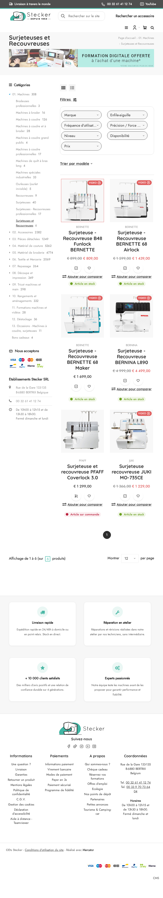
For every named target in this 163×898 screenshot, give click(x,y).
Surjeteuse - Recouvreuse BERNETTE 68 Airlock (131, 241)
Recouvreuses (24, 195)
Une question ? (21, 764)
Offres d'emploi (97, 784)
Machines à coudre (28, 119)
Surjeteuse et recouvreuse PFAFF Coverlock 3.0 (82, 472)
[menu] (126, 27)
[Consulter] (76, 268)
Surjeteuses (23, 202)
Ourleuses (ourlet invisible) (27, 186)
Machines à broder (28, 112)
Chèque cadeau (97, 769)
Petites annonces (97, 804)
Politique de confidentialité (21, 792)
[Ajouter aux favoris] (89, 268)
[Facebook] (69, 746)
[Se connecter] (136, 27)
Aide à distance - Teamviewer (21, 821)
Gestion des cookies (21, 804)
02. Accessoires (22, 232)
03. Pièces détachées (26, 239)
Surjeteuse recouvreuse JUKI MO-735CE (131, 472)
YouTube (151, 4)
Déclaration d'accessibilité (21, 811)
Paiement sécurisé (59, 785)
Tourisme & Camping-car (97, 811)
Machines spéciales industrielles (28, 174)
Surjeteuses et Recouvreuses (25, 223)
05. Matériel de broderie (28, 252)
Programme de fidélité (59, 790)
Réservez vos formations (97, 776)
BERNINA (131, 345)
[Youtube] (88, 746)
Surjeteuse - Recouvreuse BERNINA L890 (131, 356)
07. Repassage (21, 266)
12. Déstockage (22, 319)
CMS (156, 878)
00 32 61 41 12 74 (119, 4)
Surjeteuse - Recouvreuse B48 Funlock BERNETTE (82, 241)
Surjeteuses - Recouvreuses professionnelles (33, 211)
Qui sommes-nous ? (97, 764)
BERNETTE (82, 227)
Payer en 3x (59, 780)
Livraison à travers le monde (32, 4)
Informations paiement (59, 764)
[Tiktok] (75, 746)
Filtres (65, 99)
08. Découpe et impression (22, 275)
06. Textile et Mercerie (26, 259)
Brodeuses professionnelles (26, 103)
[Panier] (145, 27)
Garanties (21, 774)
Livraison (21, 769)
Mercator (88, 850)
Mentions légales (21, 785)
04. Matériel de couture (27, 246)
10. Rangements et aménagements (24, 298)
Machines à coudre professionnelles (28, 151)
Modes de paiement (59, 774)
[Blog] (94, 746)
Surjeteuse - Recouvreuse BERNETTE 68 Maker (82, 359)
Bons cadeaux (20, 337)
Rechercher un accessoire (135, 16)
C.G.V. (21, 799)
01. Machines (146, 38)
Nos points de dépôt (97, 794)
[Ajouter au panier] (76, 496)
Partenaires (97, 799)
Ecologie (97, 789)
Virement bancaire (59, 769)
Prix (67, 146)
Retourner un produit (21, 780)
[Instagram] (81, 746)
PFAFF (82, 460)
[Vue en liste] (72, 87)
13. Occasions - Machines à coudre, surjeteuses (29, 328)
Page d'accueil (127, 38)
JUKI (131, 460)
